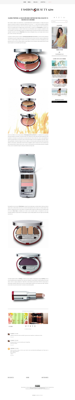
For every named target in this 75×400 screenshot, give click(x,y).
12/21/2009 (17, 348)
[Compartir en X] (26, 326)
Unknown (12, 348)
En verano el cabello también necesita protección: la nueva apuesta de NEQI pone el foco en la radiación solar (59, 76)
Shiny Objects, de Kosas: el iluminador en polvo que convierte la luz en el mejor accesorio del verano (59, 85)
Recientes (11, 377)
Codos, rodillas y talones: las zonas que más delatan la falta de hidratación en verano (59, 94)
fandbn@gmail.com (59, 54)
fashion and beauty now (30, 387)
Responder (12, 355)
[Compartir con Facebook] (28, 326)
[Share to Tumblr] (33, 326)
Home (27, 377)
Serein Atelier (39, 395)
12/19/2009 (16, 340)
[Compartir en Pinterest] (30, 326)
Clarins (34, 24)
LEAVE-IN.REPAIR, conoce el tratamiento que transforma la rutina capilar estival (59, 67)
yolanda (12, 333)
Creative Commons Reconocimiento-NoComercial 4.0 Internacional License (45, 387)
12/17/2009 (16, 333)
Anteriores (45, 377)
